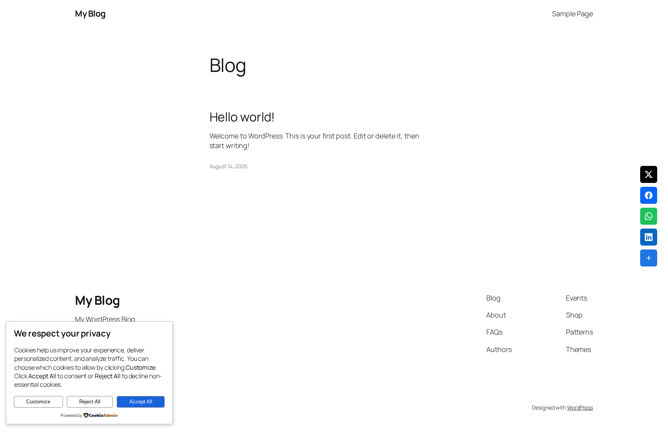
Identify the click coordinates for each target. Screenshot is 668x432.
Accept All (141, 402)
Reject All (90, 402)
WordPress (580, 407)
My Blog (90, 13)
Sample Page (572, 13)
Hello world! (242, 117)
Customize (38, 402)
